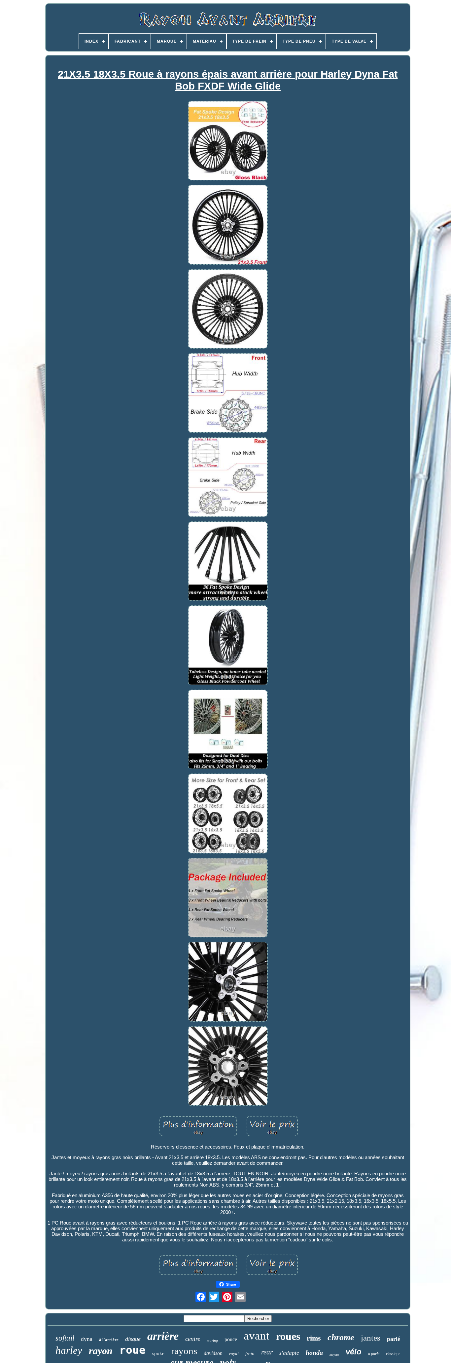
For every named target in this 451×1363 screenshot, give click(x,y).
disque (133, 1339)
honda (314, 1352)
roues (288, 1336)
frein (250, 1353)
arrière (163, 1336)
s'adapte (289, 1353)
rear (267, 1352)
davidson (213, 1353)
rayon (101, 1350)
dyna (86, 1339)
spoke (158, 1353)
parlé (393, 1339)
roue (132, 1350)
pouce (231, 1339)
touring (212, 1341)
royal (234, 1353)
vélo (354, 1351)
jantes (370, 1337)
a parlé (373, 1353)
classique (393, 1353)
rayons (184, 1350)
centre (192, 1338)
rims (314, 1338)
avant (256, 1335)
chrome (341, 1337)
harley (68, 1350)
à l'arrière (109, 1339)
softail (64, 1338)
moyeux (334, 1354)
